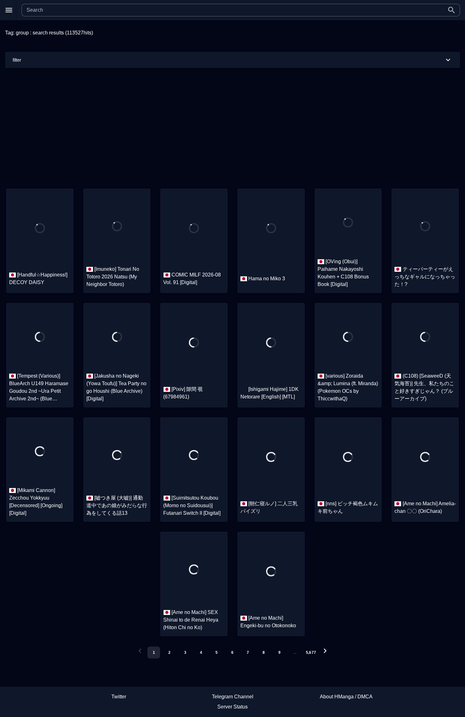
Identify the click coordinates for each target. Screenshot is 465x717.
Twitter (118, 696)
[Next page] (324, 651)
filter (17, 60)
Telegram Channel (232, 696)
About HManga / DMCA (346, 696)
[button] (451, 10)
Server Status (232, 706)
